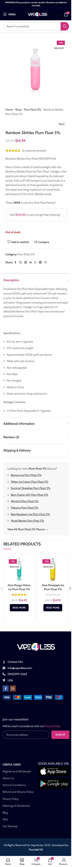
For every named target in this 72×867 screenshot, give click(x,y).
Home (9, 109)
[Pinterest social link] (25, 262)
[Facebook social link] (15, 262)
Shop (18, 109)
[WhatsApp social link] (35, 262)
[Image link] (33, 697)
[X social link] (20, 262)
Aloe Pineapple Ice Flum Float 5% (53, 587)
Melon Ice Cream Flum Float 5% (29, 481)
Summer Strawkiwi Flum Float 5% (30, 488)
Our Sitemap (10, 826)
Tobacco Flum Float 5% (24, 507)
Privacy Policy (11, 799)
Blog (5, 812)
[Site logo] (37, 14)
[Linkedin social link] (30, 262)
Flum (62, 124)
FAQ (5, 819)
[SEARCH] (65, 26)
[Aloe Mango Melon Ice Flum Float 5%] (19, 570)
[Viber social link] (45, 262)
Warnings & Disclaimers (16, 805)
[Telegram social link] (40, 262)
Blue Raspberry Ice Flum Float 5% (30, 514)
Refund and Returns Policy (18, 792)
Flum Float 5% (32, 109)
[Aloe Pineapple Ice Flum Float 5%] (53, 570)
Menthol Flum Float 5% (25, 501)
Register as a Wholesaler (17, 771)
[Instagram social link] (13, 688)
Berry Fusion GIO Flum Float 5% (29, 495)
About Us (8, 778)
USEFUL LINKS (12, 764)
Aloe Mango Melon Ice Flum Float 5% (19, 587)
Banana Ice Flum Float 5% (26, 475)
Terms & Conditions (14, 785)
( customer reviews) (34, 150)
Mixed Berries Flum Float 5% (27, 520)
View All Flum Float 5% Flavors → (27, 529)
